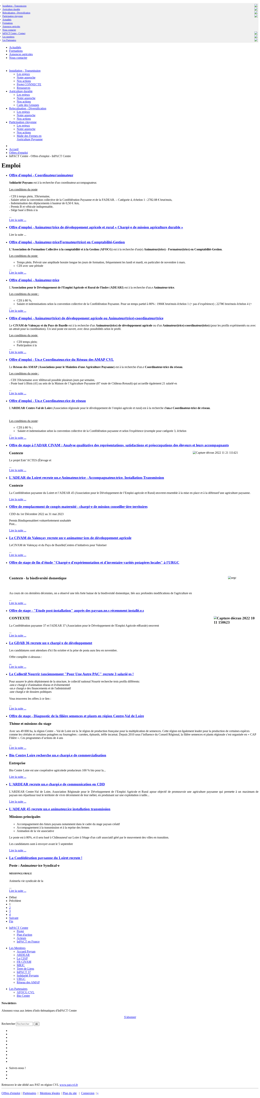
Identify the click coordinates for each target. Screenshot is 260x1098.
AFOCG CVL (25, 992)
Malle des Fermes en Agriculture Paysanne (30, 137)
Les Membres (17, 948)
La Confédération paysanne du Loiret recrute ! (45, 858)
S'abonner (130, 1017)
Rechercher (8, 1023)
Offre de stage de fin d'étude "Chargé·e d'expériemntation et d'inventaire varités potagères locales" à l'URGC (94, 562)
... (10, 663)
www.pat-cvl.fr (69, 1084)
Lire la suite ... (17, 220)
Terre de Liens (25, 968)
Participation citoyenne (12, 16)
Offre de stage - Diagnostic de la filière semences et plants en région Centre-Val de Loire (76, 716)
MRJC (21, 965)
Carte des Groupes (28, 105)
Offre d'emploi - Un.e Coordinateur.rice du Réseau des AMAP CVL (61, 360)
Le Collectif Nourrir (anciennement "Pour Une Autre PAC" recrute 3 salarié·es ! (71, 674)
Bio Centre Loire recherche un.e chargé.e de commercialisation (57, 755)
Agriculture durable (11, 9)
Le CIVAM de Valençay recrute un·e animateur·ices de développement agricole (70, 538)
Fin (11, 921)
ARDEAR (23, 955)
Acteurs (21, 938)
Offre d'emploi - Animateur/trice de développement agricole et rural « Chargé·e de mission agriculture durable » (96, 227)
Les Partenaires (18, 988)
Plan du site (70, 1093)
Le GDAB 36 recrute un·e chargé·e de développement (50, 643)
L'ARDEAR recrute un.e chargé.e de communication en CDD (57, 784)
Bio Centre (23, 995)
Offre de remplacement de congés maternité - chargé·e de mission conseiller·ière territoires (78, 507)
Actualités (6, 19)
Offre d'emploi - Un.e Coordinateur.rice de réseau (47, 401)
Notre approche (26, 77)
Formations (7, 23)
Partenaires (29, 1093)
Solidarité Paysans (28, 975)
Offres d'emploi (11, 1093)
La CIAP (22, 958)
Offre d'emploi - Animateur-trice (34, 280)
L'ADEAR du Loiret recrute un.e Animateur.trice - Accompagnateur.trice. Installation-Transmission (86, 478)
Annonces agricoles (11, 26)
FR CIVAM (24, 961)
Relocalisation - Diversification (16, 12)
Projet (20, 931)
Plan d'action (24, 934)
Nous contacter (9, 30)
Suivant (13, 918)
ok (36, 1023)
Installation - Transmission (14, 6)
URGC (21, 979)
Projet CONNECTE (29, 84)
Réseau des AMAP (28, 982)
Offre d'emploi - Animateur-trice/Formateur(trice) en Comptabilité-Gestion (67, 242)
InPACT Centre (18, 927)
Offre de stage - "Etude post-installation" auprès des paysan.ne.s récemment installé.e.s (76, 610)
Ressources (23, 87)
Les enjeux (23, 74)
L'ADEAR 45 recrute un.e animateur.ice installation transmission (59, 809)
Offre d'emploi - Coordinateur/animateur (41, 175)
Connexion (87, 1093)
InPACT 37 (24, 972)
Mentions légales (50, 1093)
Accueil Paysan (26, 951)
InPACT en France (28, 941)
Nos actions (24, 81)
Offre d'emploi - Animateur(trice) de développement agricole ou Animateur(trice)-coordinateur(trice (86, 318)
